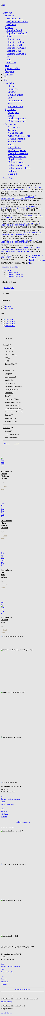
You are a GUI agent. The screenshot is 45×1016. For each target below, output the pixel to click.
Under (9, 288)
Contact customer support (8, 827)
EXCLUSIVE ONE (7, 199)
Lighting (12, 170)
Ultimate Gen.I (13, 50)
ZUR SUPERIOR (27, 206)
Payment (4, 817)
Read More (4, 487)
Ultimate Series (15, 94)
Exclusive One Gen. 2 (17, 21)
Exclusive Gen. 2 (14, 18)
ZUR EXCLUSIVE (32, 187)
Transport (12, 129)
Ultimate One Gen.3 (16, 42)
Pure (7, 56)
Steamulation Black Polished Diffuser (6, 524)
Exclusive (9, 15)
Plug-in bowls (15, 159)
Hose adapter (14, 147)
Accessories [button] (10, 124)
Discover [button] (7, 12)
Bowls (11, 115)
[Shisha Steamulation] (22, 5)
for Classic (8, 306)
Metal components (17, 121)
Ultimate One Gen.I (16, 53)
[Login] (2, 7)
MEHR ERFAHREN (22, 189)
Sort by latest (8, 270)
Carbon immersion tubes (20, 165)
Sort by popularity (12, 272)
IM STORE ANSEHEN (24, 251)
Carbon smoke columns (19, 168)
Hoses (11, 144)
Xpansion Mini (12, 68)
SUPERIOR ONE (36, 216)
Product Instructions (7, 804)
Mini (7, 65)
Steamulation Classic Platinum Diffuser (6, 474)
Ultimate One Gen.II (16, 47)
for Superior (9, 308)
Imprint (3, 1001)
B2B (5, 77)
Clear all (6, 443)
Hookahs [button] (9, 83)
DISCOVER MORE (22, 199)
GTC (2, 809)
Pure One (11, 62)
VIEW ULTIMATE (30, 232)
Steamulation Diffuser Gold (6, 619)
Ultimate (9, 36)
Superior (9, 27)
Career (3, 802)
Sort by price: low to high (14, 274)
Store (5, 80)
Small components (17, 118)
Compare (9, 71)
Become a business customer (10, 799)
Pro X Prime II (15, 100)
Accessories (13, 126)
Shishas (11, 85)
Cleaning (12, 173)
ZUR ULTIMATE (30, 223)
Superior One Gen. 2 (16, 33)
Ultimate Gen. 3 (14, 39)
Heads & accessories (18, 153)
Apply (16, 443)
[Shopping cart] (3, 7)
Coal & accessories (17, 156)
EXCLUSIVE (29, 197)
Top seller (6, 338)
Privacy (9, 1001)
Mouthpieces (14, 141)
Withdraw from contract (22, 822)
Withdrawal (4, 814)
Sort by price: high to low (14, 276)
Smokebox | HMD (17, 150)
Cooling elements (16, 138)
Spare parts (13, 112)
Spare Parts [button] (10, 109)
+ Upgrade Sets (15, 132)
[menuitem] (23, 42)
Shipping (4, 811)
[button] (32, 257)
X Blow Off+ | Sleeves (19, 135)
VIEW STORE (6, 257)
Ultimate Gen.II (14, 44)
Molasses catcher (16, 162)
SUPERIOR (26, 216)
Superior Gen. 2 (14, 30)
